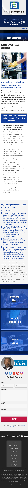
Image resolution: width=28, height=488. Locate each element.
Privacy (14, 462)
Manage (20, 484)
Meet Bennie (14, 445)
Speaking (14, 455)
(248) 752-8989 (18, 23)
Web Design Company (12, 484)
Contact (14, 465)
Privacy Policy (22, 425)
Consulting (13, 448)
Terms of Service (13, 426)
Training (14, 452)
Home (14, 442)
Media (14, 458)
